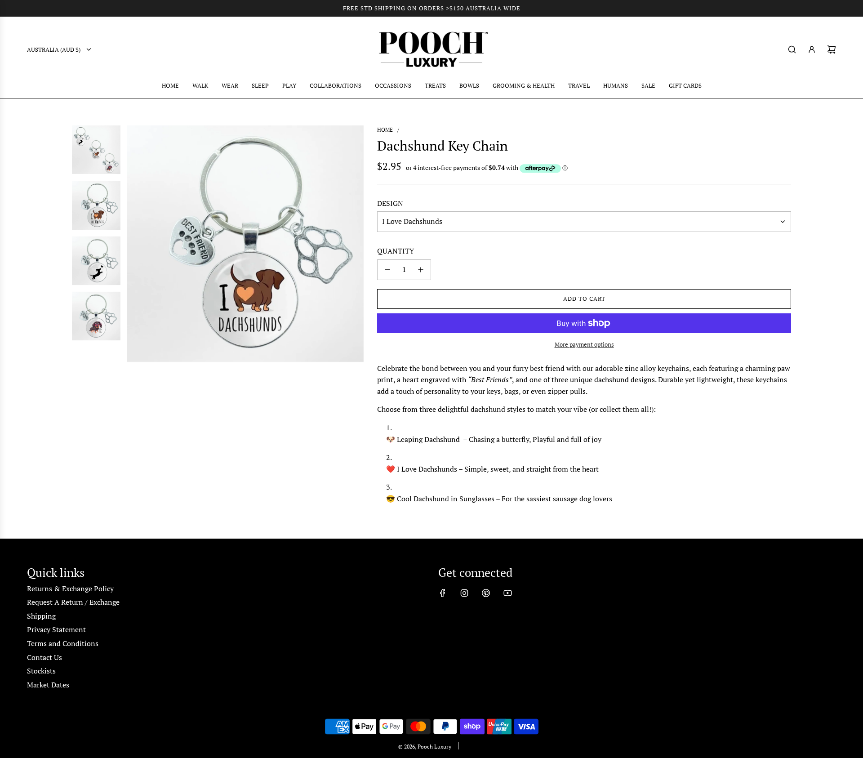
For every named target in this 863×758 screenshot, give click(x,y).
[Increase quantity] (421, 270)
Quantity (395, 251)
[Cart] (831, 49)
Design (390, 203)
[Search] (792, 49)
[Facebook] (443, 593)
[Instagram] (464, 593)
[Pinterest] (486, 593)
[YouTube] (507, 593)
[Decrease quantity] (387, 270)
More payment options (584, 344)
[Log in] (812, 49)
